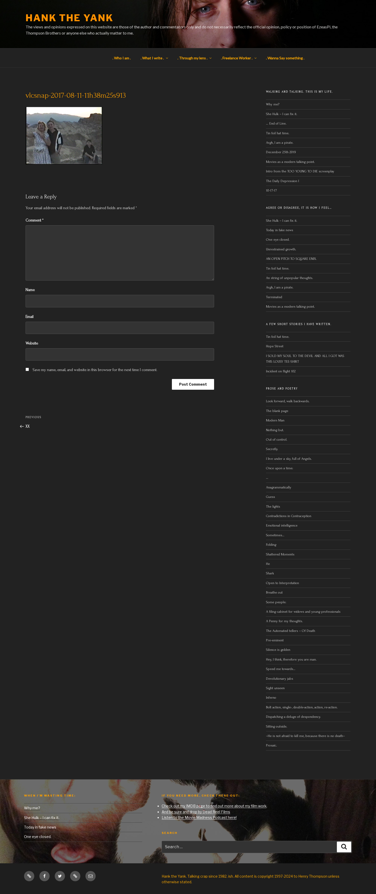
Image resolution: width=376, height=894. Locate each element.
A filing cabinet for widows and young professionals (303, 611)
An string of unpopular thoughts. (289, 278)
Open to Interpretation (282, 583)
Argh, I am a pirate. (279, 142)
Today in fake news (279, 230)
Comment (34, 220)
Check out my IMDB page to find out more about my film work (214, 806)
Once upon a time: (279, 468)
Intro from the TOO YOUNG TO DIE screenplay (300, 171)
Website (32, 343)
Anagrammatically (278, 487)
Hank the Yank (69, 18)
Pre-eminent (275, 640)
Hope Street (274, 346)
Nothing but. (275, 430)
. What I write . (152, 58)
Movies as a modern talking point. (290, 162)
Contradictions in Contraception (288, 516)
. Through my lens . (192, 58)
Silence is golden (278, 650)
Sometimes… (275, 535)
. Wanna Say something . (285, 58)
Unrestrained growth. (281, 249)
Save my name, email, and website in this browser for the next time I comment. (94, 369)
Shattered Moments (280, 554)
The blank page (277, 411)
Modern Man (275, 420)
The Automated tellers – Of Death (290, 631)
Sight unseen (275, 688)
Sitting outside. (277, 726)
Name (30, 289)
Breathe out (274, 592)
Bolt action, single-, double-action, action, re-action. (302, 707)
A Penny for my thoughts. (284, 621)
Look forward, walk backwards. (287, 401)
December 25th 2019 (281, 152)
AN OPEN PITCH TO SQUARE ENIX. (291, 259)
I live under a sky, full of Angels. (289, 459)
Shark (270, 573)
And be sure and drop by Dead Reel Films (196, 812)
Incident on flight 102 (281, 371)
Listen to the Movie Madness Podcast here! (199, 817)
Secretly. (272, 449)
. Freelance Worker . (236, 58)
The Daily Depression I (282, 181)
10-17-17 (271, 190)
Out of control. (276, 439)
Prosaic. (271, 745)
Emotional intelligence (281, 525)
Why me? (272, 104)
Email (30, 316)
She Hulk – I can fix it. (281, 114)
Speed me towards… (280, 669)
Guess (270, 497)
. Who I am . (122, 58)
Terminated (274, 297)
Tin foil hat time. (277, 133)
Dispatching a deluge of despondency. (293, 717)
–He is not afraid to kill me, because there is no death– (305, 736)
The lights (273, 506)
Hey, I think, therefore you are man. (291, 659)
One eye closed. (278, 239)
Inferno (271, 697)
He (268, 564)
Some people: (276, 602)
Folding (271, 544)
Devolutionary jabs (279, 678)
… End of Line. (276, 123)
